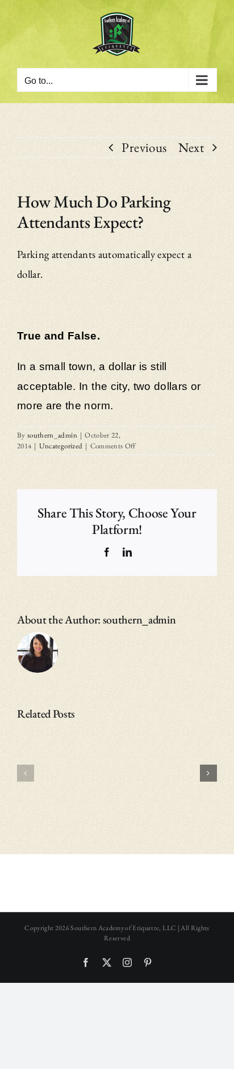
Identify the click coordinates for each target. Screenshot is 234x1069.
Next (191, 147)
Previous (144, 147)
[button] (25, 773)
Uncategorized (61, 446)
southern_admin (52, 435)
